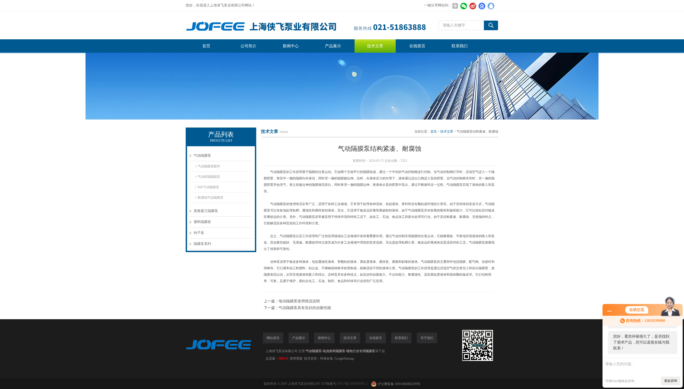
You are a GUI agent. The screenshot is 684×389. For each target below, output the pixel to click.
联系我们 (460, 46)
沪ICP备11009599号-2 (352, 384)
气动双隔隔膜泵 (209, 177)
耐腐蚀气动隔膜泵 (210, 197)
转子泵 (199, 233)
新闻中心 (291, 46)
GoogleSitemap (344, 358)
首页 (206, 46)
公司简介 (248, 46)
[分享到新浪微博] (472, 6)
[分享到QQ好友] (491, 6)
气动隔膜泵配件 (209, 166)
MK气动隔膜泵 (208, 187)
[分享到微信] (463, 6)
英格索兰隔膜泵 (206, 211)
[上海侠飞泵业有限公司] (306, 25)
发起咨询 (670, 381)
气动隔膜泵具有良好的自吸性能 (305, 308)
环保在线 (326, 358)
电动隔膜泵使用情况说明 (299, 301)
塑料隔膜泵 (202, 222)
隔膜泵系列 (202, 244)
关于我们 (427, 338)
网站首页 (273, 338)
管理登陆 (296, 358)
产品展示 (333, 46)
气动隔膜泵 (202, 155)
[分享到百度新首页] (481, 6)
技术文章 (375, 46)
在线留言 (417, 46)
